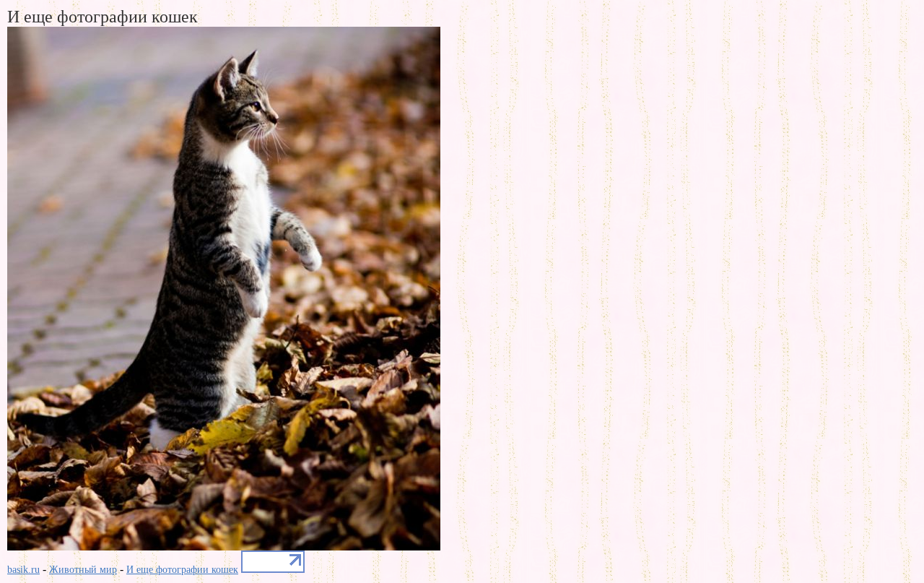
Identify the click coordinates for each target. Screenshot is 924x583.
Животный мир (83, 569)
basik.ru (23, 569)
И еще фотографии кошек (182, 569)
